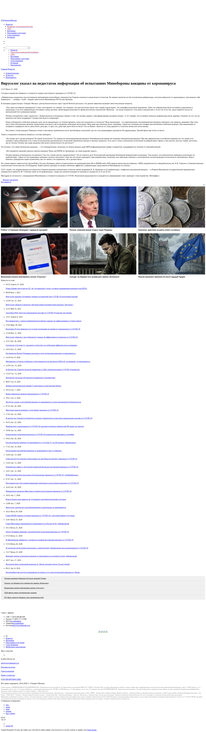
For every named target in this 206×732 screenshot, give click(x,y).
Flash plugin (91, 730)
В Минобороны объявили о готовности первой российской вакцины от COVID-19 (39, 540)
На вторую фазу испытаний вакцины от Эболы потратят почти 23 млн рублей (38, 564)
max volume (10, 713)
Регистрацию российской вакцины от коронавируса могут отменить (34, 451)
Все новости (6, 182)
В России (9, 75)
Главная (4, 69)
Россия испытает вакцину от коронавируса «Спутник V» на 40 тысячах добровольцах (41, 443)
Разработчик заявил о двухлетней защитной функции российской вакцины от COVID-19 (42, 467)
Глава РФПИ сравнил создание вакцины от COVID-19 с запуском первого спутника (40, 516)
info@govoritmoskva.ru (21, 625)
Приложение (15, 65)
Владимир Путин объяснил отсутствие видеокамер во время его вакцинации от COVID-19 (43, 329)
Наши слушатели (8, 675)
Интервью (11, 31)
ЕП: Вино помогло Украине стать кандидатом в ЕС (24, 597)
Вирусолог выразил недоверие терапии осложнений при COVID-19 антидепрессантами (42, 297)
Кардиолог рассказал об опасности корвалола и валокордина (30, 378)
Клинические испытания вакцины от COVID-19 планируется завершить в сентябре (40, 434)
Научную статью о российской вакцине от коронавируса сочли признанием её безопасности (43, 402)
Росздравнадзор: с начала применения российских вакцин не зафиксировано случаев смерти (43, 321)
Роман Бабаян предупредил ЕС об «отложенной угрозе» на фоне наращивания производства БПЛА (46, 288)
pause (8, 707)
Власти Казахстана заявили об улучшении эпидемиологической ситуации (36, 499)
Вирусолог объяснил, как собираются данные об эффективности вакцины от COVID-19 (42, 337)
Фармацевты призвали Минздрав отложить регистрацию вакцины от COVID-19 (39, 491)
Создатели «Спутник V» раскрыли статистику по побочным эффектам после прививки (41, 345)
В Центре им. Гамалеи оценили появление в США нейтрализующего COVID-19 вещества (43, 370)
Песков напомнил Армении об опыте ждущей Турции (25, 578)
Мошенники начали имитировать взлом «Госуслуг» (24, 588)
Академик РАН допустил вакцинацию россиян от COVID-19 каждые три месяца (39, 313)
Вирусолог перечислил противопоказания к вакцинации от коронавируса (36, 507)
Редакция (11, 37)
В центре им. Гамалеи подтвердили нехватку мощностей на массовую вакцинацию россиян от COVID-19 (49, 418)
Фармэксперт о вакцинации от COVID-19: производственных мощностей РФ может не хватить (45, 426)
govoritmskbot (15, 621)
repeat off (9, 726)
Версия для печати (10, 180)
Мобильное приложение (16, 647)
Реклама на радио (8, 667)
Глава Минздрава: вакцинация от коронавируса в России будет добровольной (37, 524)
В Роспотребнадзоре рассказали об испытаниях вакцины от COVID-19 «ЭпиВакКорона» (42, 475)
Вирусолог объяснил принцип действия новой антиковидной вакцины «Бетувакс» (39, 305)
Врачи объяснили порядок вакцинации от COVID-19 (27, 394)
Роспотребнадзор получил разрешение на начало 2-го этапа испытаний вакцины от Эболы (43, 572)
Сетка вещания (13, 35)
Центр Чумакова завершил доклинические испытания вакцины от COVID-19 (37, 532)
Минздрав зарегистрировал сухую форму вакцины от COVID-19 (32, 410)
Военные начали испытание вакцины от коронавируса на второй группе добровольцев (41, 556)
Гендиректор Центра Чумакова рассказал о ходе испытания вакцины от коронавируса (41, 353)
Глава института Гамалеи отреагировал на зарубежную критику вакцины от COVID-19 (41, 459)
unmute (8, 711)
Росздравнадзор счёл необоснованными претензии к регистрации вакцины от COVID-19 (42, 483)
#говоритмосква (12, 73)
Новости (9, 24)
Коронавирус (11, 77)
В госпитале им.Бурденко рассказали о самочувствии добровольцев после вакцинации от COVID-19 (47, 548)
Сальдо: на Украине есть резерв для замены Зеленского (26, 583)
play (7, 705)
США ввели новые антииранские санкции (20, 593)
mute (7, 709)
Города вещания (7, 671)
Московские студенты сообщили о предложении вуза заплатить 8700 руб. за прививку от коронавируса (48, 361)
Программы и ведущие (16, 33)
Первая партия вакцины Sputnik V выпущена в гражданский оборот (33, 386)
